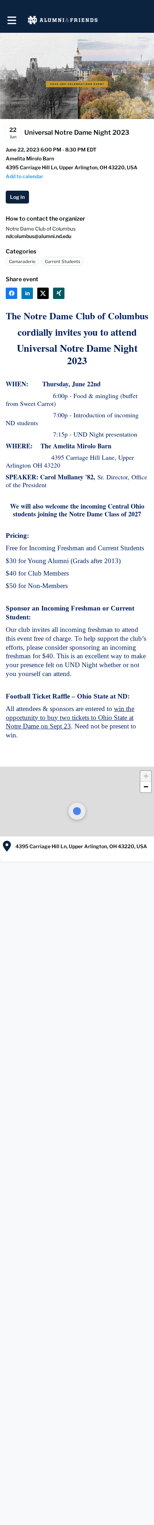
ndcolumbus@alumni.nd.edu (38, 236)
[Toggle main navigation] (11, 20)
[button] (145, 776)
